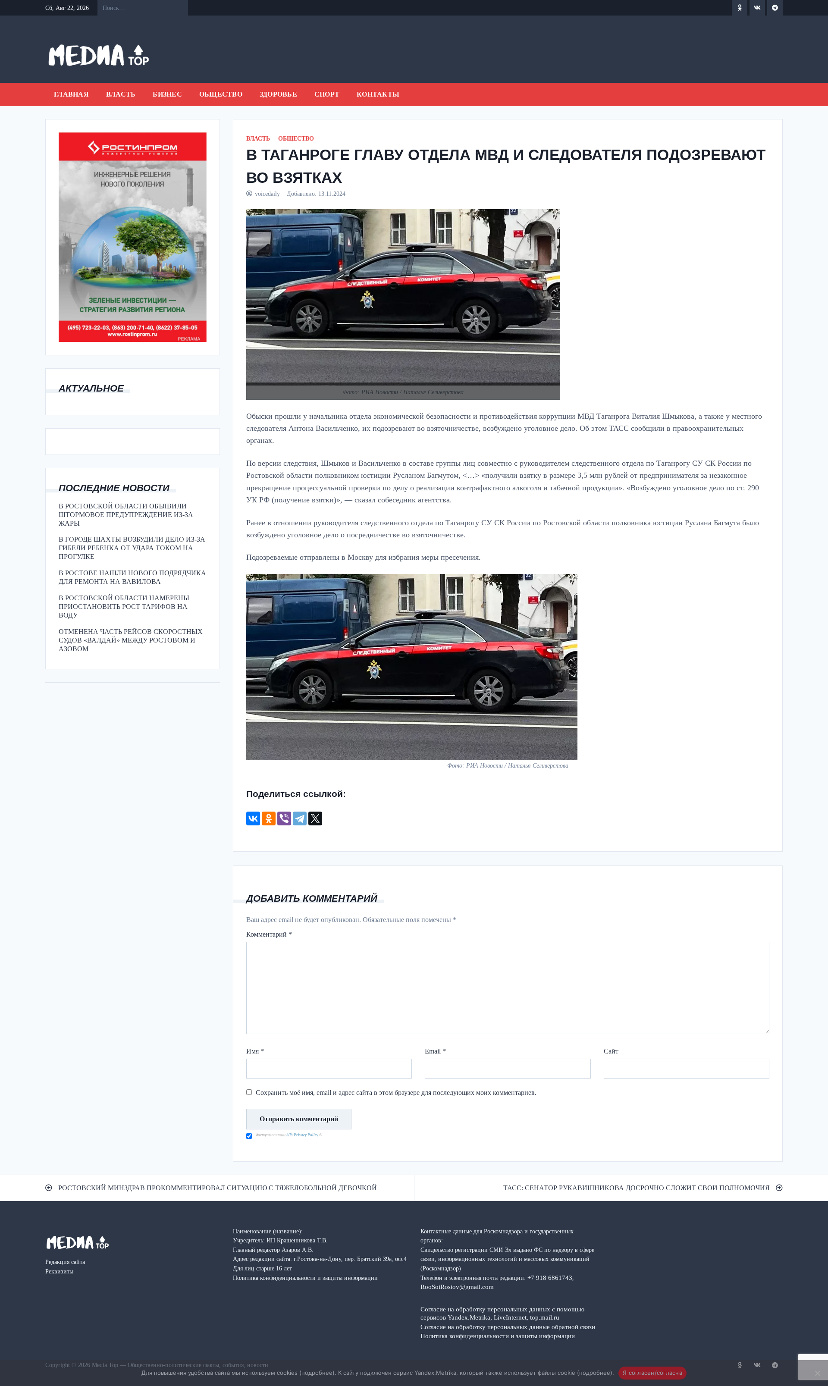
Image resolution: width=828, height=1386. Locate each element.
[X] (315, 818)
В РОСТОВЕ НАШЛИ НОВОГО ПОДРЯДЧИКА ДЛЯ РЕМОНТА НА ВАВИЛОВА (132, 577)
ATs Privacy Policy (302, 1135)
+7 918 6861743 (549, 1277)
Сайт (611, 1051)
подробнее (316, 1372)
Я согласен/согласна (652, 1372)
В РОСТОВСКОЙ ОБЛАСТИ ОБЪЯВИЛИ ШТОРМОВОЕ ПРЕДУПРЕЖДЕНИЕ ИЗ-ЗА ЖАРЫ (126, 514)
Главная (71, 94)
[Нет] (817, 1373)
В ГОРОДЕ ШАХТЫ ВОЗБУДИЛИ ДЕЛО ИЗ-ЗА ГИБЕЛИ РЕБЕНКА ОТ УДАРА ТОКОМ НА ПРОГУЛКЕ (132, 548)
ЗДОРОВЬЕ (278, 94)
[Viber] (284, 818)
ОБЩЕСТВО (220, 94)
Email (435, 1051)
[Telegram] (300, 818)
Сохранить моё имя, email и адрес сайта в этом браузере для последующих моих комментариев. (396, 1092)
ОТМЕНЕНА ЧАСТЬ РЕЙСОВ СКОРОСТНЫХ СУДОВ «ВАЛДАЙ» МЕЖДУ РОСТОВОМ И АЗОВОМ (131, 640)
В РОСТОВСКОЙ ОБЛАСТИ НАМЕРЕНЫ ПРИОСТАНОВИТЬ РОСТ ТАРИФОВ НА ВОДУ (124, 606)
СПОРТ (326, 94)
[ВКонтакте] (253, 818)
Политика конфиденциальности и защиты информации (497, 1335)
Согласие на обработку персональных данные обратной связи (507, 1326)
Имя (255, 1051)
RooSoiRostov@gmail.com (457, 1286)
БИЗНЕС (167, 94)
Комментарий (269, 934)
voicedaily (267, 193)
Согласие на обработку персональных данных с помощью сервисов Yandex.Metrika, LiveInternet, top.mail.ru (502, 1313)
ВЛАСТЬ (121, 94)
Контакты (378, 94)
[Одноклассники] (269, 818)
